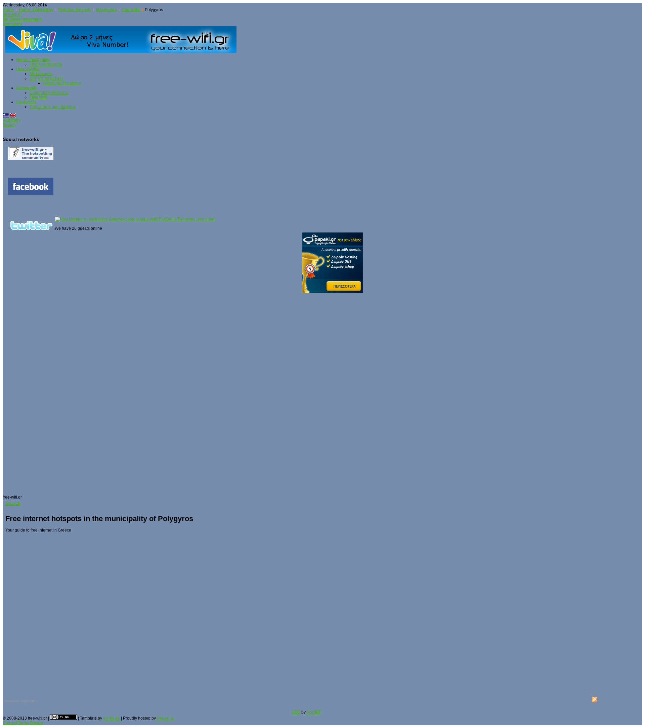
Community (26, 87)
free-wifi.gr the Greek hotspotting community (22, 19)
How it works (27, 69)
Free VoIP (38, 97)
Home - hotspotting (36, 9)
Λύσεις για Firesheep (62, 83)
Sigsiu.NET (29, 701)
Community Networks (49, 92)
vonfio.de (112, 718)
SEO (296, 712)
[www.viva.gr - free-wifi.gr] (123, 39)
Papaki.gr (165, 718)
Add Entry (11, 120)
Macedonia (106, 9)
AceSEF (313, 712)
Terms (23, 723)
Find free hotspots (74, 9)
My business (41, 73)
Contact (10, 723)
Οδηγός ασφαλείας (46, 78)
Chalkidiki (131, 9)
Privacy (36, 723)
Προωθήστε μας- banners (53, 106)
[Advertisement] (29, 394)
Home (8, 9)
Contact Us (26, 102)
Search (9, 124)
